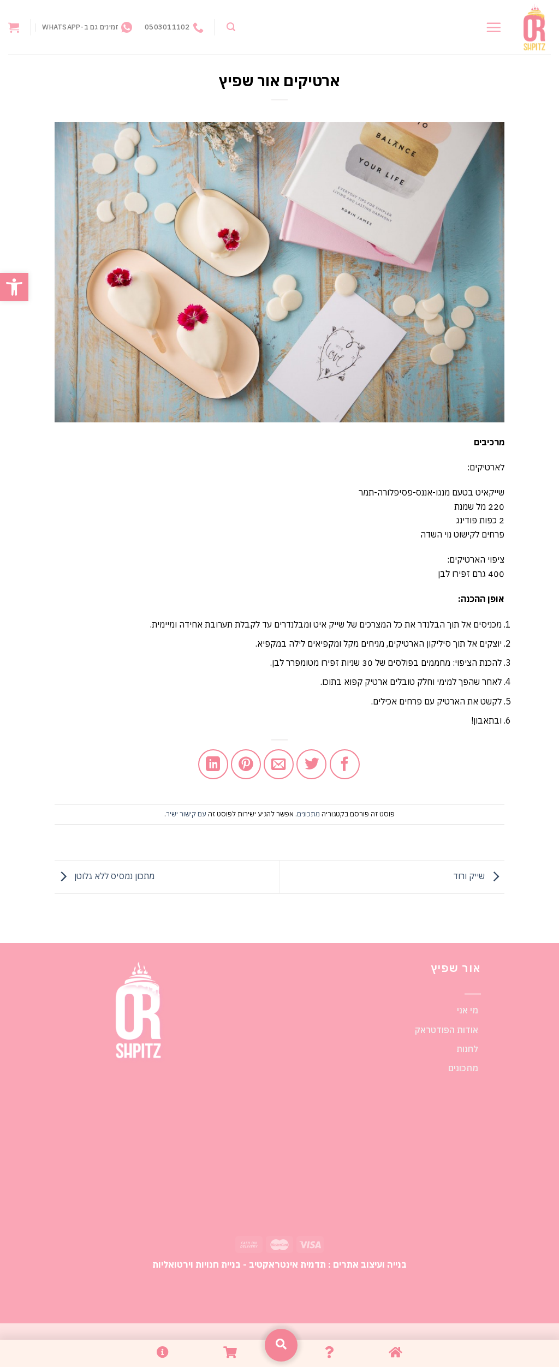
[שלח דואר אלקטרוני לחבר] (279, 764)
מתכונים (308, 814)
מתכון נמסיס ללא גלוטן (113, 875)
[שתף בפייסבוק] (345, 764)
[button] (14, 287)
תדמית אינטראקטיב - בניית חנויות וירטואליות (239, 1264)
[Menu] (493, 27)
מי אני (467, 1010)
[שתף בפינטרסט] (246, 764)
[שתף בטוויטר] (311, 764)
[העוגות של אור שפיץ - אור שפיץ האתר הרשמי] (534, 27)
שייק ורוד (470, 875)
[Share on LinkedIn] (213, 764)
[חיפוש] (231, 27)
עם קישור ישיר (186, 814)
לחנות (467, 1048)
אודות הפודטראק (446, 1029)
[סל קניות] (13, 27)
